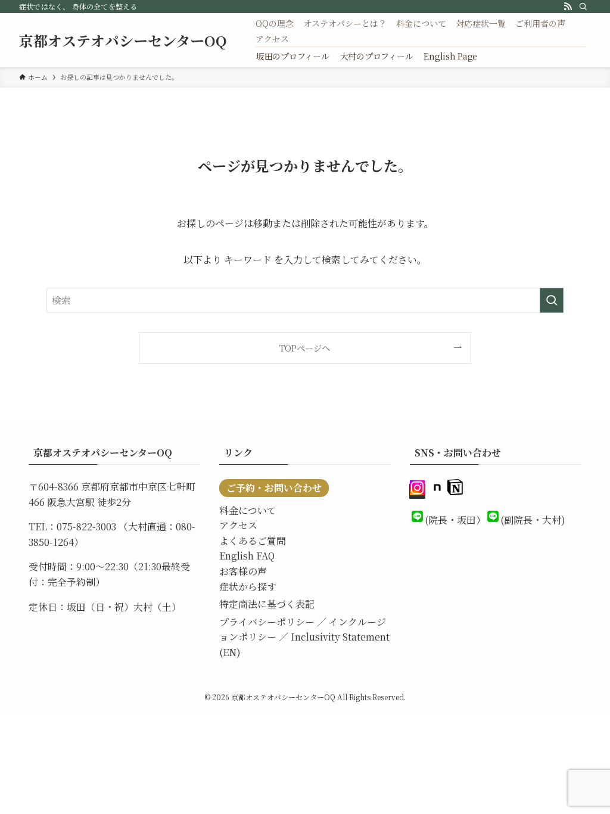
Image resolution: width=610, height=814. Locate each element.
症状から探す (247, 587)
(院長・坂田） (455, 520)
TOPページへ (304, 347)
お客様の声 (243, 571)
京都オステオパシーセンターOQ (123, 40)
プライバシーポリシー (267, 622)
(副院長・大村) (532, 520)
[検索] (583, 6)
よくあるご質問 (252, 541)
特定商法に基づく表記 (267, 604)
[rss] (567, 6)
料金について (247, 510)
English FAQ (247, 556)
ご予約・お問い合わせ (274, 488)
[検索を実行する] (552, 300)
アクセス (238, 525)
